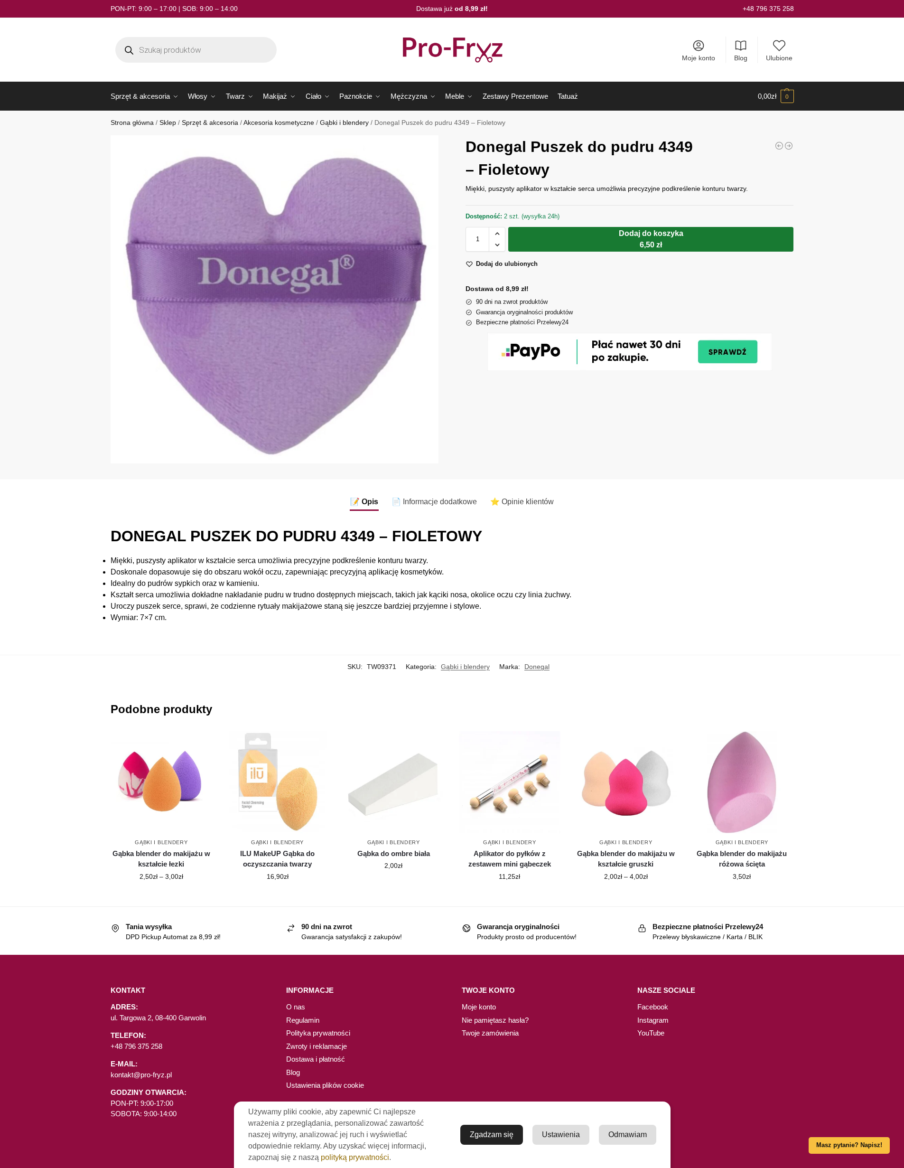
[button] (776, 96)
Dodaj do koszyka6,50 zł (651, 239)
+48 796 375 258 (768, 8)
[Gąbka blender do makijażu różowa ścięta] (742, 782)
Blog (740, 58)
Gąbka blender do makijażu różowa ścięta (742, 858)
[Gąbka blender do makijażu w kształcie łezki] (162, 782)
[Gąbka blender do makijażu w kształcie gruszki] (626, 782)
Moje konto (698, 58)
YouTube (650, 1033)
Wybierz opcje (161, 897)
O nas (295, 1007)
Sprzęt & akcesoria (210, 122)
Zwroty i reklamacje (316, 1046)
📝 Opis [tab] (364, 502)
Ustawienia (561, 1134)
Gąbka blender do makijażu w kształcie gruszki (626, 858)
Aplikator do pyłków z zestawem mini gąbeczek (509, 858)
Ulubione (779, 58)
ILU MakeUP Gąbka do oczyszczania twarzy (277, 858)
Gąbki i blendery (344, 122)
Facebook (652, 1007)
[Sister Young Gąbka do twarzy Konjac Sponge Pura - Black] (779, 146)
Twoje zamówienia (490, 1033)
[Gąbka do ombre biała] (394, 782)
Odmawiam (627, 1134)
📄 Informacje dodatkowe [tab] (434, 502)
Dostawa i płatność (315, 1059)
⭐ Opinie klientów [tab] (522, 502)
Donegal (537, 666)
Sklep (167, 122)
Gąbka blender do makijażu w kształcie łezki (161, 858)
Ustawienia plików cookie (325, 1085)
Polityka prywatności (318, 1033)
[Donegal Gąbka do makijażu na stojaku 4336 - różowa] (788, 146)
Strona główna (132, 122)
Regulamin (302, 1020)
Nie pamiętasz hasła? (495, 1020)
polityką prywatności (355, 1157)
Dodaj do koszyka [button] (278, 897)
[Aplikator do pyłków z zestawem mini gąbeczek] (510, 782)
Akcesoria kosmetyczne (278, 122)
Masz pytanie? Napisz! (849, 1145)
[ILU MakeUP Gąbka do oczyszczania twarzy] (277, 782)
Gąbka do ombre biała (393, 853)
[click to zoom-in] (274, 299)
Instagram (653, 1020)
